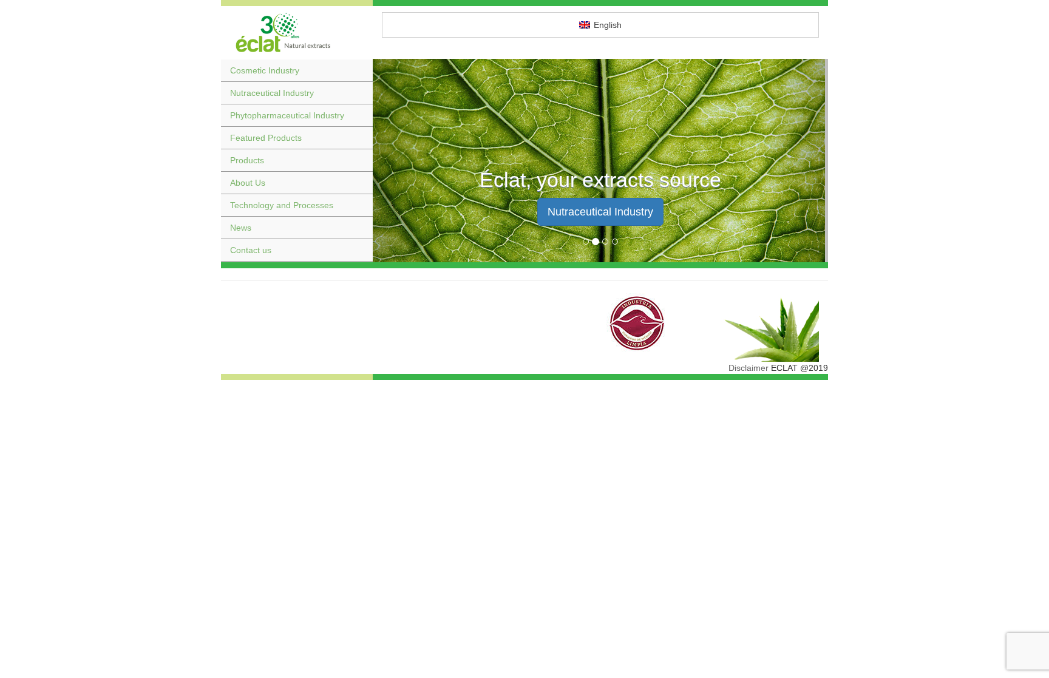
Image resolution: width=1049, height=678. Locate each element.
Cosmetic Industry (264, 70)
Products (247, 160)
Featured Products (266, 138)
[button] (407, 160)
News (240, 227)
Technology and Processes (281, 205)
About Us (247, 183)
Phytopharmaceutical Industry (287, 115)
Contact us (250, 250)
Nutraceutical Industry (272, 93)
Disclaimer (748, 368)
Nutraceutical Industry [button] (600, 212)
